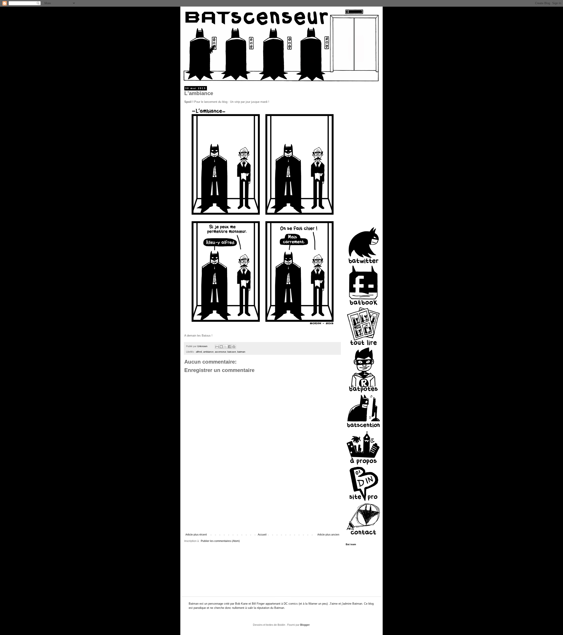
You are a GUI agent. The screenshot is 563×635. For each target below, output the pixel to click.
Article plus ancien (328, 534)
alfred (199, 351)
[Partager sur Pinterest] (234, 346)
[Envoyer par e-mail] (217, 346)
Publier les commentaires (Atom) (220, 541)
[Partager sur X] (225, 346)
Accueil (262, 534)
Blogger (304, 624)
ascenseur (220, 351)
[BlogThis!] (221, 346)
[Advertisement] (262, 500)
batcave (231, 351)
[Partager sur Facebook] (229, 346)
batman (241, 351)
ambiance (208, 351)
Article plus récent (196, 534)
